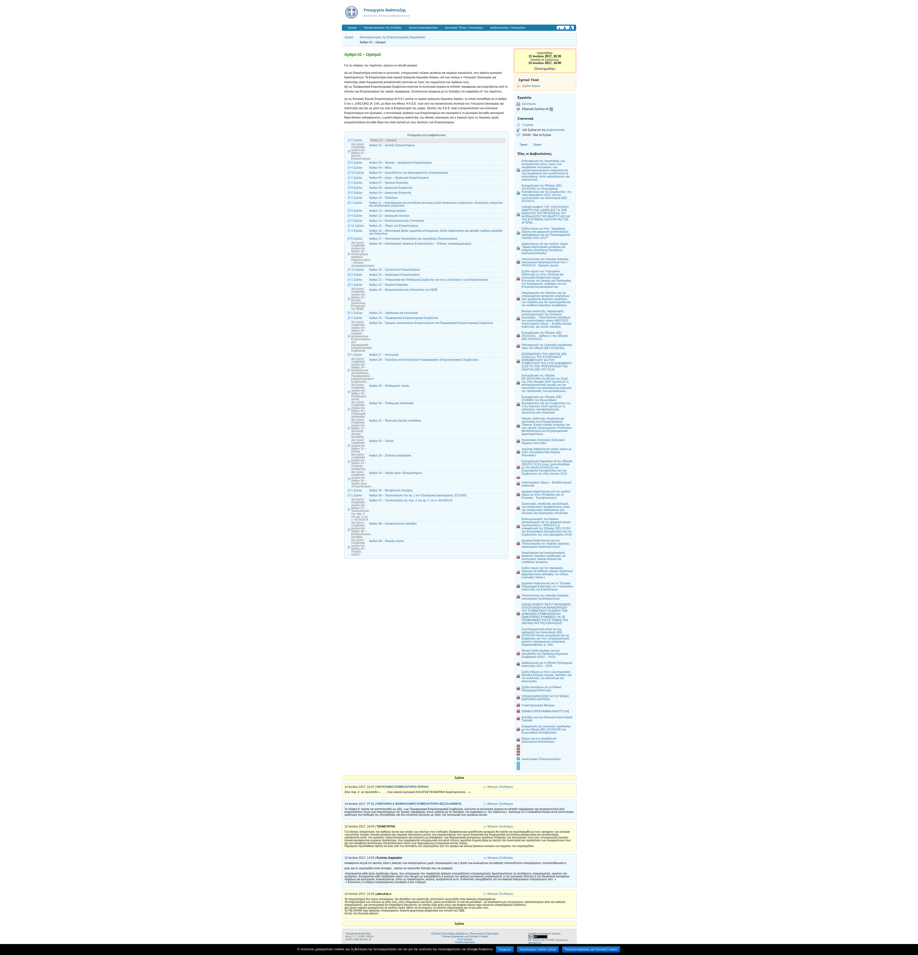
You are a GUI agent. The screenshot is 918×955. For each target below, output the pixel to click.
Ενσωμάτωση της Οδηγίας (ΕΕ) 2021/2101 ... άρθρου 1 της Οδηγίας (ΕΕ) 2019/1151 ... (545, 335)
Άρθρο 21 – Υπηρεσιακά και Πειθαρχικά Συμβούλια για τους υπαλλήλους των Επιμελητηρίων (428, 279)
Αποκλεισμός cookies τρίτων (537, 949)
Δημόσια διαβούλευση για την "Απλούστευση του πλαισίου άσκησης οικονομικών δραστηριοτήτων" (546, 543)
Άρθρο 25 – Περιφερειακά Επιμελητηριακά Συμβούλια (403, 318)
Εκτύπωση (529, 103)
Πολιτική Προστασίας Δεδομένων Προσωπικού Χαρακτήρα (464, 933)
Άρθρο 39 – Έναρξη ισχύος (386, 541)
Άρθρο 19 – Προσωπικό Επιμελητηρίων (394, 269)
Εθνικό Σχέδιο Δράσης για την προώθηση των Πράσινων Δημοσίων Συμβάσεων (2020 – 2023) (545, 653)
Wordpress (534, 942)
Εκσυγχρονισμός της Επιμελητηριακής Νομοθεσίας (392, 37)
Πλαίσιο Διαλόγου (465, 942)
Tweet (523, 144)
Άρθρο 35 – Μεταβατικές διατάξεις (391, 490)
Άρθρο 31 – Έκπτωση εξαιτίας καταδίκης (395, 420)
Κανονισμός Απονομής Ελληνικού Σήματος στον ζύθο (543, 441)
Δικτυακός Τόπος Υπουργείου (464, 27)
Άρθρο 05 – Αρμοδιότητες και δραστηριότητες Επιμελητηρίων (408, 172)
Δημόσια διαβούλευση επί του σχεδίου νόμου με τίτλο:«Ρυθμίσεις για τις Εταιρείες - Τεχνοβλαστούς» (546, 494)
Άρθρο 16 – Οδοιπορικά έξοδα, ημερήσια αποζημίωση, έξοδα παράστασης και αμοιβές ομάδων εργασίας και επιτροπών (436, 232)
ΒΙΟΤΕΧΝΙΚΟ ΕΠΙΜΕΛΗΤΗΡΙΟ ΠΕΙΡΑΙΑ (403, 786)
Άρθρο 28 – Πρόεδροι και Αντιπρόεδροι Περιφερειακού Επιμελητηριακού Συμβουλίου (424, 359)
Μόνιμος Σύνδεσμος (500, 786)
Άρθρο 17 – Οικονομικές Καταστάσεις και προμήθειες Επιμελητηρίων (413, 238)
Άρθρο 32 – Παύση (381, 441)
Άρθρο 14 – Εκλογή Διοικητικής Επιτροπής (396, 220)
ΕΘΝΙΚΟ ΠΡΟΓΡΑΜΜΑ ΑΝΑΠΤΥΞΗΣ (545, 711)
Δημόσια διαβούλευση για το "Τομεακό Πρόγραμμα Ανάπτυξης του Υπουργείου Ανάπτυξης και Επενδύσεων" (547, 586)
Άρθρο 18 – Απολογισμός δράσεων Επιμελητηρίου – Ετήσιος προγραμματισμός (420, 243)
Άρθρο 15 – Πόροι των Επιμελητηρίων (393, 225)
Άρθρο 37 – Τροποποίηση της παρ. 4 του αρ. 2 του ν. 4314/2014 (410, 500)
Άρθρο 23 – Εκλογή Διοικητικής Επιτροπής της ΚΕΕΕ (403, 289)
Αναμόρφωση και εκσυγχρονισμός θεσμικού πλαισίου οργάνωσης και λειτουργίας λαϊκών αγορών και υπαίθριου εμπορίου (544, 557)
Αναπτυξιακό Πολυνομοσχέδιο (541, 759)
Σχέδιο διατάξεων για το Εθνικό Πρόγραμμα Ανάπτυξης (541, 689)
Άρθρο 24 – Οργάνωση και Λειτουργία (393, 312)
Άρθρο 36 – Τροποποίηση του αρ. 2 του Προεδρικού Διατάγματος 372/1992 (418, 495)
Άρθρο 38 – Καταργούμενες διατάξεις (393, 523)
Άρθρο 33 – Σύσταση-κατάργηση (390, 455)
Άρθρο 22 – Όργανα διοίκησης (388, 284)
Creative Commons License (544, 933)
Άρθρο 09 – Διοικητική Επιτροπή (390, 192)
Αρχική (352, 27)
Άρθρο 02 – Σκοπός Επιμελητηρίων (392, 145)
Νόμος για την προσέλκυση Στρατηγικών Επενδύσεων (539, 740)
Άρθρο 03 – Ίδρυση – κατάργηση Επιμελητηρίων (400, 162)
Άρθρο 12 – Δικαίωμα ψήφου (387, 210)
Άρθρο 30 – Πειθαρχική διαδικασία (391, 403)
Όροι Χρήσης (464, 939)
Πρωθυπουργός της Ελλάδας (383, 27)
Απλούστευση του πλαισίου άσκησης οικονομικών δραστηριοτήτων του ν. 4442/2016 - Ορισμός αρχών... (545, 262)
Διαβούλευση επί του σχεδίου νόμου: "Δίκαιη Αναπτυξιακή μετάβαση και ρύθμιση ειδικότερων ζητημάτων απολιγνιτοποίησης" (545, 248)
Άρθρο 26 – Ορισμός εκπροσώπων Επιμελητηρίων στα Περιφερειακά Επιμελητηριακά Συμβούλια (431, 323)
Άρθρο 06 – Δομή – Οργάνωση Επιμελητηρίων (399, 177)
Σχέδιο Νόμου (531, 85)
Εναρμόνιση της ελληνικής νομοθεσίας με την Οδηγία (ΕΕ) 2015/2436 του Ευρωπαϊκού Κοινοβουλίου (546, 729)
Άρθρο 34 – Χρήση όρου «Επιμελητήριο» (395, 473)
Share (537, 144)
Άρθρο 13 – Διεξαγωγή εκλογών (389, 215)
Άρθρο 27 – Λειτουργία (384, 354)
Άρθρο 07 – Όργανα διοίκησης (388, 182)
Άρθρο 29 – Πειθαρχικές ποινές (389, 385)
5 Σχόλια (527, 124)
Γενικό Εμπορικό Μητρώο (538, 705)
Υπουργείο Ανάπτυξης (384, 10)
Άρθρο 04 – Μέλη (380, 167)
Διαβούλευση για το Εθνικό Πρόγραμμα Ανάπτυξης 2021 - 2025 (547, 664)
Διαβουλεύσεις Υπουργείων (507, 27)
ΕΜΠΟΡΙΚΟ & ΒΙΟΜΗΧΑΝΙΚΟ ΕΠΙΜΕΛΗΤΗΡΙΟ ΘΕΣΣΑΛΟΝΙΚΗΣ (419, 803)
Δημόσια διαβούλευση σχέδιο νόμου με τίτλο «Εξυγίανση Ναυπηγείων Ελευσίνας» (547, 452)
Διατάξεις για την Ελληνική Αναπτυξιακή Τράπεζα (547, 719)
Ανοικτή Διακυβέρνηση (423, 27)
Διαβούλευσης (555, 129)
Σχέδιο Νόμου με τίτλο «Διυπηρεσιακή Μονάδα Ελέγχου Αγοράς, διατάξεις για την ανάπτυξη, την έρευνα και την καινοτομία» (546, 676)
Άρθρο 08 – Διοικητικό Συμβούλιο (390, 187)
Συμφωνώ (504, 949)
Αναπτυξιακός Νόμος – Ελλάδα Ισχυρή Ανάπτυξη (546, 484)
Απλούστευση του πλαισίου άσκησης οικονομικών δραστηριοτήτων (545, 597)
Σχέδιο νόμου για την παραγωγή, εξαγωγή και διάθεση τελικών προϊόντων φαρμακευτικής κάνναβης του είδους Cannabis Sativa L (547, 572)
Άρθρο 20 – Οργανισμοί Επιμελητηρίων (394, 274)
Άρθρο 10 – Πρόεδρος (383, 197)
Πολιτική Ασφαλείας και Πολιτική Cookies (465, 936)
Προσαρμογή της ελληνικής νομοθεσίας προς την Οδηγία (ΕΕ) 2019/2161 (547, 346)
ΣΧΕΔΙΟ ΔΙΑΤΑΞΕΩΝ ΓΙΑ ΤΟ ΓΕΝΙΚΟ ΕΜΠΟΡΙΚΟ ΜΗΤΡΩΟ (545, 698)
